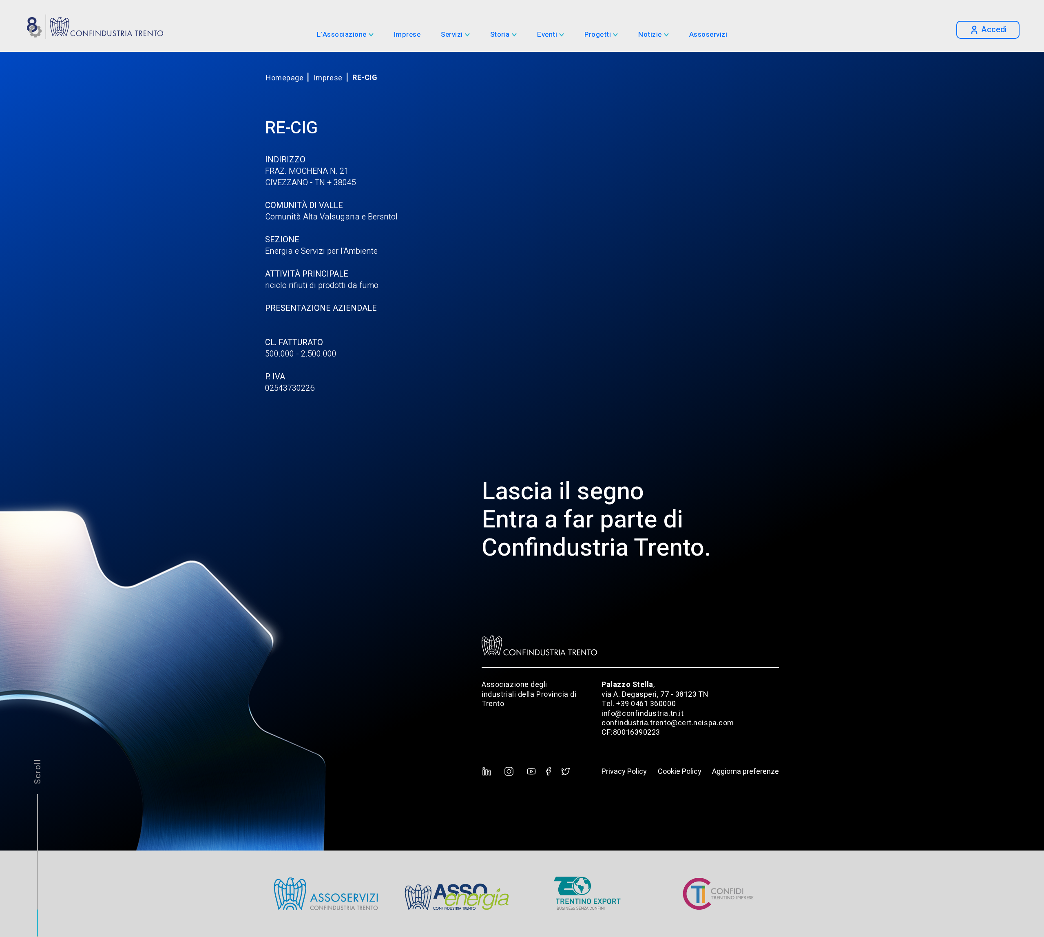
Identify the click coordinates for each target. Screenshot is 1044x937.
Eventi (547, 35)
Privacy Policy (624, 771)
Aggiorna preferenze (745, 771)
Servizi (452, 35)
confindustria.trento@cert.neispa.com (668, 723)
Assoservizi (708, 35)
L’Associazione (342, 35)
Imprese (407, 35)
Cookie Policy (679, 771)
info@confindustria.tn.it (642, 713)
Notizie (650, 35)
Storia (500, 35)
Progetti (597, 35)
